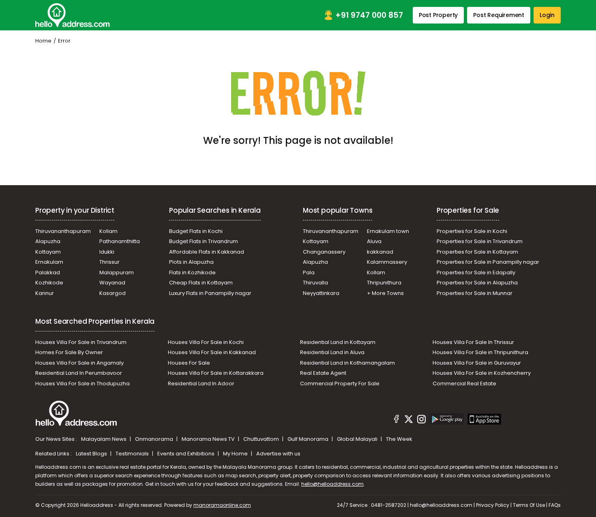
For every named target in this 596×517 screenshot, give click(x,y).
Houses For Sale (189, 363)
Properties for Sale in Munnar (474, 293)
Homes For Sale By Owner (69, 352)
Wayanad (112, 282)
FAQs (555, 505)
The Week (399, 439)
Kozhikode (49, 282)
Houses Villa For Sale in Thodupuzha (82, 383)
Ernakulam (49, 262)
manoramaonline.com (222, 505)
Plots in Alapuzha (191, 262)
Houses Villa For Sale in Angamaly (79, 363)
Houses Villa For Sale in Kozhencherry (482, 373)
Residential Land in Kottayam (337, 342)
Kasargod (112, 293)
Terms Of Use (529, 505)
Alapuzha (47, 241)
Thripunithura (384, 282)
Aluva (374, 241)
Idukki (106, 252)
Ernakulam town (388, 231)
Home (43, 41)
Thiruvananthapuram (63, 231)
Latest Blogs (92, 453)
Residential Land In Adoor (201, 383)
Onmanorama (154, 439)
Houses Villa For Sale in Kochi (206, 342)
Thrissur (109, 262)
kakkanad (380, 252)
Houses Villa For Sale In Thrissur (473, 342)
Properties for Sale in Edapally (476, 272)
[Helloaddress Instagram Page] (421, 420)
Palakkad (47, 272)
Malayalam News (104, 439)
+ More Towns (385, 293)
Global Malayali (358, 439)
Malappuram (116, 272)
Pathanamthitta (119, 241)
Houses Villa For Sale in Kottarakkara (216, 373)
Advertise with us (278, 453)
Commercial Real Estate (464, 383)
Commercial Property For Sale (339, 383)
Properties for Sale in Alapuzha (477, 282)
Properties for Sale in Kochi (472, 231)
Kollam (108, 231)
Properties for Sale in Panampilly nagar (488, 262)
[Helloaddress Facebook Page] (396, 420)
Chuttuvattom (261, 439)
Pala (309, 272)
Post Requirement (498, 15)
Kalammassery (387, 262)
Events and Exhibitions (186, 453)
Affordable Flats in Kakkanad (206, 252)
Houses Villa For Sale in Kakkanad (212, 352)
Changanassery (324, 252)
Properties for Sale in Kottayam (477, 252)
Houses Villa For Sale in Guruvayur (477, 363)
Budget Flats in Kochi (196, 231)
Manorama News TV (209, 439)
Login (547, 15)
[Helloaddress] (72, 15)
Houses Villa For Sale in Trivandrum (80, 342)
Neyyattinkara (321, 293)
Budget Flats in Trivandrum (203, 241)
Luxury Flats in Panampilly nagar (210, 293)
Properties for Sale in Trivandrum (480, 241)
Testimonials (133, 453)
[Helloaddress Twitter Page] (408, 420)
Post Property (438, 15)
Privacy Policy (492, 505)
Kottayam (48, 252)
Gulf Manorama (308, 439)
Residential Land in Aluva (332, 352)
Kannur (44, 293)
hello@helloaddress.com (332, 484)
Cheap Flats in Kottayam (201, 282)
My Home (236, 453)
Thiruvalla (315, 282)
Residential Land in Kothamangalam (347, 363)
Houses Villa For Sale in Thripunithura (480, 352)
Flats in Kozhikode (192, 272)
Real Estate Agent (323, 373)
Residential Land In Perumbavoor (78, 373)
